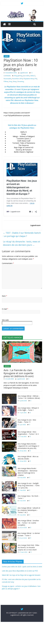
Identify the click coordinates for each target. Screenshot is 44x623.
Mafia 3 (32, 76)
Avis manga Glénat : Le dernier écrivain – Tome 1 (29, 534)
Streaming (20, 81)
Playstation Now (28, 79)
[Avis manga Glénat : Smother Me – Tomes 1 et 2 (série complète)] (9, 519)
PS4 (36, 79)
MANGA (7, 366)
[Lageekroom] (22, 10)
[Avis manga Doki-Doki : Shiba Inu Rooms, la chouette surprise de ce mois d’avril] (9, 544)
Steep (14, 81)
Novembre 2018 (17, 79)
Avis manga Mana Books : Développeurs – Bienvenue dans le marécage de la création (27, 471)
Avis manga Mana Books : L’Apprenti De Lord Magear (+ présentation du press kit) (28, 446)
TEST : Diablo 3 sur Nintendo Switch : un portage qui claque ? (22, 234)
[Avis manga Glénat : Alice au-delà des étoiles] (9, 455)
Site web (5, 320)
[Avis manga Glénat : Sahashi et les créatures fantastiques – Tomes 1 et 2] (9, 507)
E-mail (5, 309)
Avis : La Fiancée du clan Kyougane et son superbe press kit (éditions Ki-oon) (19, 373)
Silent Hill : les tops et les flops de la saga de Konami (21, 575)
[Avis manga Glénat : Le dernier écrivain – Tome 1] (9, 532)
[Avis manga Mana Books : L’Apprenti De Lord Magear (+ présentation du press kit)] (9, 443)
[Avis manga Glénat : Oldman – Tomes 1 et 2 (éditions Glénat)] (9, 395)
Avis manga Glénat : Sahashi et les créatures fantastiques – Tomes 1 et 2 (29, 510)
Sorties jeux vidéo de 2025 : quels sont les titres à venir (22, 566)
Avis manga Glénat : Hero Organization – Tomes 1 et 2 (28, 433)
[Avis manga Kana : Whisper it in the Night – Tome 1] (9, 407)
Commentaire (8, 263)
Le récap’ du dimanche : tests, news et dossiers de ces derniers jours (21, 243)
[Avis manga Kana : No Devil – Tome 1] (9, 495)
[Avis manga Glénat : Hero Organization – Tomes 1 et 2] (9, 431)
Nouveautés (7, 79)
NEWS (6, 56)
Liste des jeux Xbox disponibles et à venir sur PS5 (20, 571)
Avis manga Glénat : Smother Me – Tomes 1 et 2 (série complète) (28, 522)
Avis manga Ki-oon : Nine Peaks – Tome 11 (27, 421)
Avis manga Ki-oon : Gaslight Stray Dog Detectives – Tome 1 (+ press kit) (28, 485)
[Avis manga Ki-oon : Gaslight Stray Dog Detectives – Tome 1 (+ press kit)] (9, 482)
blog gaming (18, 76)
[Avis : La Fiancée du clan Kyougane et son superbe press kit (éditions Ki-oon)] (22, 343)
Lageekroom (24, 73)
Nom (4, 296)
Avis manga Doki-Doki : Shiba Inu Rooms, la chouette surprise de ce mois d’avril (28, 547)
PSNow (6, 81)
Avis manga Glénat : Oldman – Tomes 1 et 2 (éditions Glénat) (29, 397)
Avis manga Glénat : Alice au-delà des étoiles (28, 457)
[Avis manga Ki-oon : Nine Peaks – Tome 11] (9, 419)
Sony (10, 81)
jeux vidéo (26, 76)
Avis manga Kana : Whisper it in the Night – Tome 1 (28, 409)
